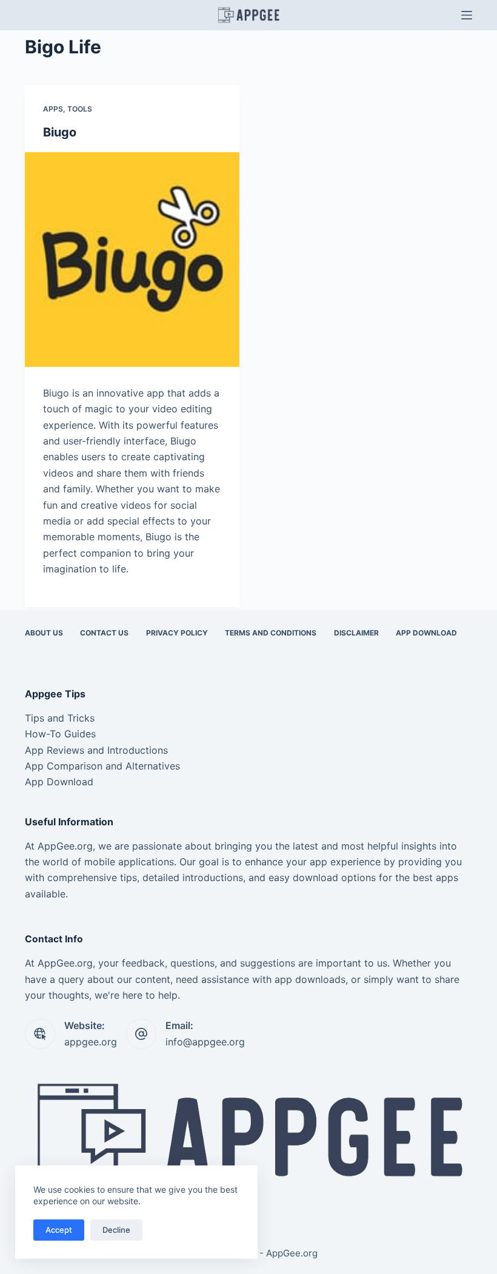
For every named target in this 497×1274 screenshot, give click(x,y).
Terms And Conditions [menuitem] (270, 632)
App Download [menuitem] (426, 632)
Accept (58, 1230)
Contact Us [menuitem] (104, 632)
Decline (116, 1230)
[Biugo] (132, 259)
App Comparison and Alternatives (102, 766)
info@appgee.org (205, 1042)
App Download (59, 782)
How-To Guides (60, 734)
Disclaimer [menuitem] (356, 632)
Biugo (59, 132)
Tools (79, 108)
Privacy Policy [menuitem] (177, 632)
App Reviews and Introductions (96, 750)
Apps (53, 108)
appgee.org (90, 1042)
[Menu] (466, 15)
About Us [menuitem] (44, 632)
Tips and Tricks (60, 718)
